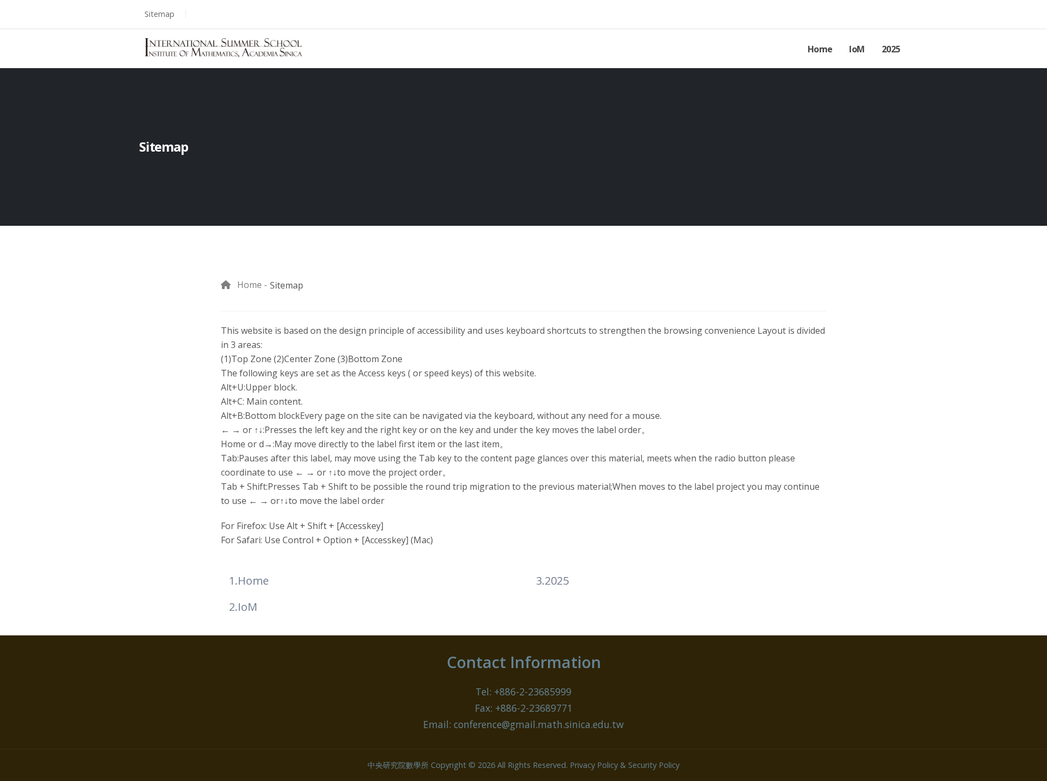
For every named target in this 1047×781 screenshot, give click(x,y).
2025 (891, 49)
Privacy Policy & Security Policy (624, 765)
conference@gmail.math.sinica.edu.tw (539, 724)
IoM (857, 49)
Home (820, 49)
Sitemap (159, 14)
